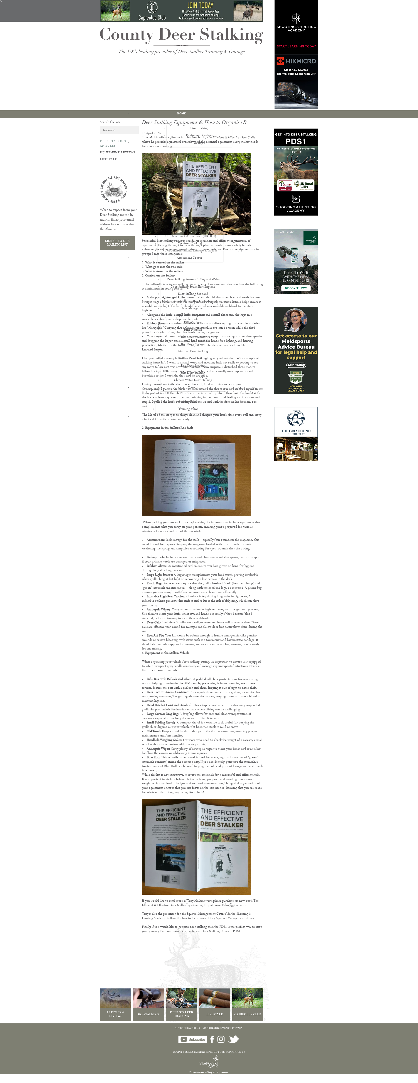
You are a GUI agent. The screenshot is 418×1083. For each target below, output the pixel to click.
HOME (181, 113)
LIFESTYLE (214, 1014)
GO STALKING (148, 1014)
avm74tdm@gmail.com (230, 905)
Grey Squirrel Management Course (231, 918)
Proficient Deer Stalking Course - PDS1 (213, 931)
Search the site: (110, 122)
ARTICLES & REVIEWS (115, 1014)
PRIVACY (237, 1028)
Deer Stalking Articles (113, 144)
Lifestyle (108, 159)
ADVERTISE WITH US (187, 1028)
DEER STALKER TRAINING (181, 1014)
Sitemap (224, 1072)
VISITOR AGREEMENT (215, 1028)
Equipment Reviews (117, 152)
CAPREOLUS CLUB (247, 1014)
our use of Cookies (81, 1081)
